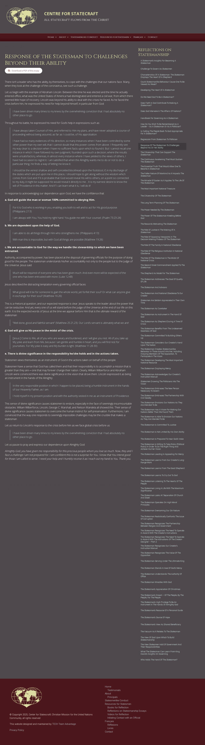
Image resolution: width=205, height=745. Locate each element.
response (37, 473)
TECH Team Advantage (64, 724)
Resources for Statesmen (118, 704)
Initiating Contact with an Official (123, 717)
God (36, 470)
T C (34, 46)
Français (109, 721)
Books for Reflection (118, 707)
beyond (53, 467)
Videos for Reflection (118, 714)
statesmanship (22, 476)
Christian (29, 470)
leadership (10, 473)
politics (28, 473)
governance (50, 470)
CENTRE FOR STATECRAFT (71, 14)
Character (19, 470)
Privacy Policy (17, 730)
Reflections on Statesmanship (23, 467)
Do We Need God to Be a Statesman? (111, 484)
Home (108, 686)
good (41, 470)
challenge (9, 470)
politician (20, 473)
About (108, 693)
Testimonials (114, 690)
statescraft (57, 473)
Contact (109, 731)
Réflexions (112, 725)
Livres (110, 728)
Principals (112, 697)
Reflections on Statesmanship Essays (126, 711)
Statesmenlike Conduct (116, 700)
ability (46, 467)
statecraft (47, 473)
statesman (9, 476)
